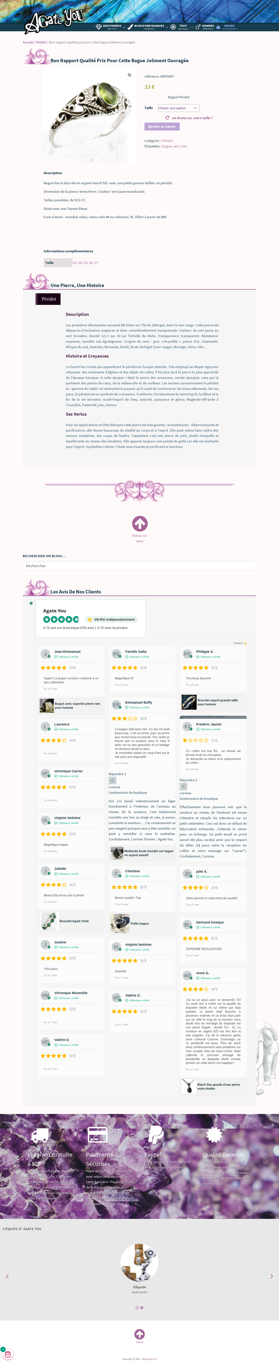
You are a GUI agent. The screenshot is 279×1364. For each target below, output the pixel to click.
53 (74, 262)
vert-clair (180, 146)
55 (85, 262)
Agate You (152, 1358)
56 (91, 262)
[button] (129, 75)
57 (96, 262)
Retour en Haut (139, 536)
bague (167, 146)
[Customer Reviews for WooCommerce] (245, 643)
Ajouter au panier (162, 126)
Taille (148, 107)
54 (80, 262)
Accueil (28, 42)
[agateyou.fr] (54, 18)
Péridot (41, 42)
